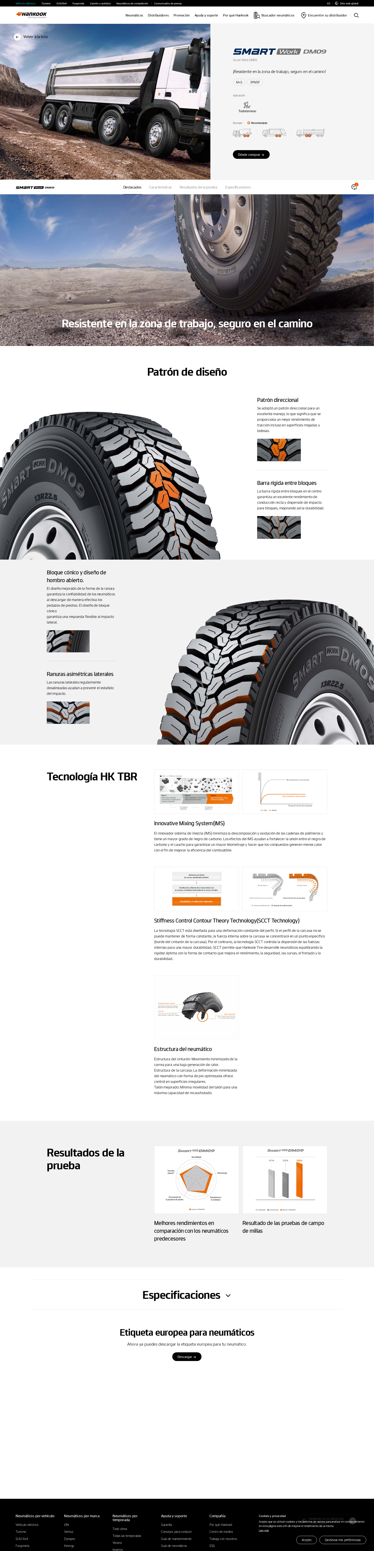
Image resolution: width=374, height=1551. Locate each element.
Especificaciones (238, 187)
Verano (117, 1542)
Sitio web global (349, 3)
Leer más (264, 1530)
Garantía (166, 1524)
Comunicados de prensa (168, 3)
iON (66, 1524)
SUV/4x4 (61, 3)
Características (160, 187)
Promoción (182, 15)
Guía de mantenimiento (176, 1538)
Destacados (132, 187)
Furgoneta (78, 3)
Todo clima (120, 1529)
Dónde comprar (249, 154)
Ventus (68, 1531)
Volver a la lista (35, 36)
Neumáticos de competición (132, 3)
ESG (212, 1545)
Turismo (46, 3)
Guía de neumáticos (174, 1545)
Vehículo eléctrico (26, 3)
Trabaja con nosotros (223, 1538)
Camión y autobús (100, 3)
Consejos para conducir (176, 1531)
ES (328, 3)
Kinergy (69, 1545)
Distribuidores (158, 15)
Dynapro (69, 1538)
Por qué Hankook (235, 15)
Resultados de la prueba (198, 187)
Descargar (184, 1356)
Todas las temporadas (127, 1535)
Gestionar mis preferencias (343, 1540)
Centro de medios (221, 1531)
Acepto (306, 1540)
